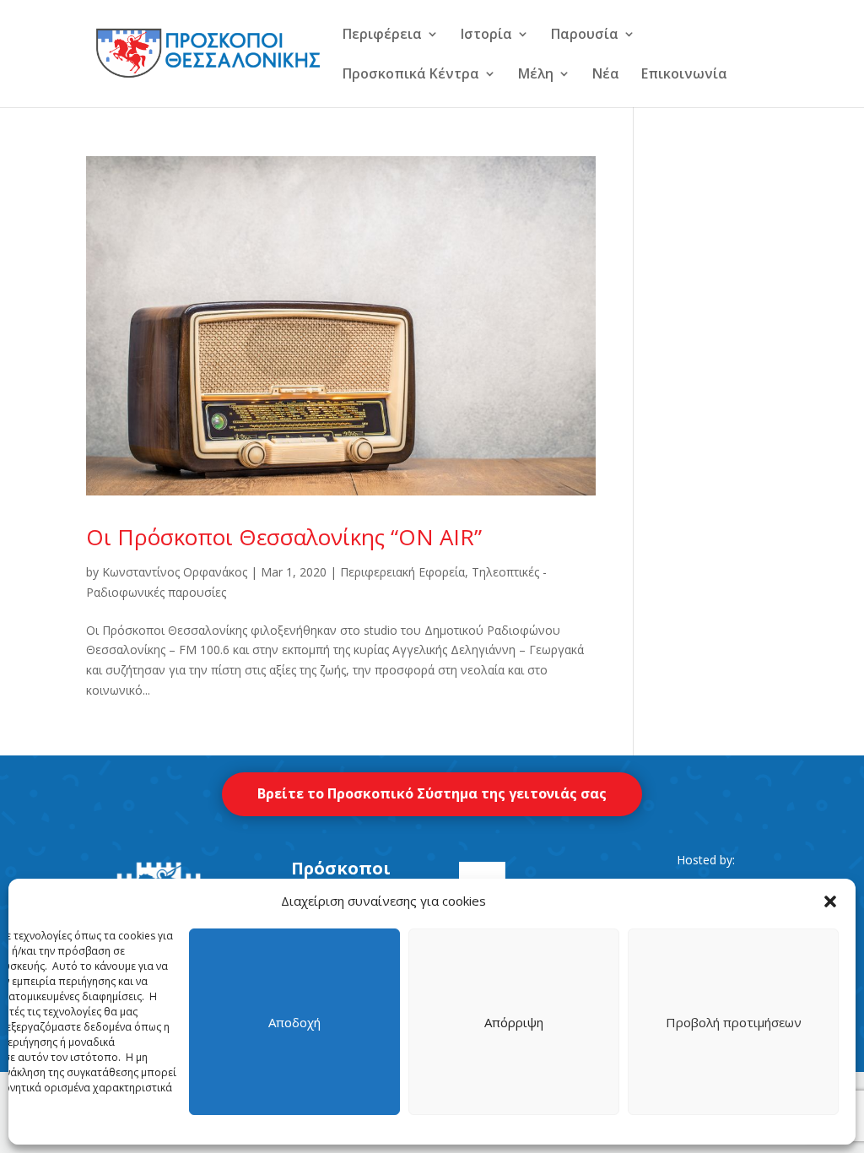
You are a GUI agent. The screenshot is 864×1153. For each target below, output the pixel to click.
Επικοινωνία (684, 75)
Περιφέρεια (382, 35)
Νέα (605, 75)
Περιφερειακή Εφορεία (402, 572)
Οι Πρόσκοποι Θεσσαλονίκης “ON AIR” (284, 537)
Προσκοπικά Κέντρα (411, 75)
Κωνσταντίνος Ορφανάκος (174, 572)
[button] (830, 901)
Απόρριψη (513, 1022)
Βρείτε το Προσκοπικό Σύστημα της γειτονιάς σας (432, 793)
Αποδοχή (294, 1022)
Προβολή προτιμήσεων (734, 1022)
